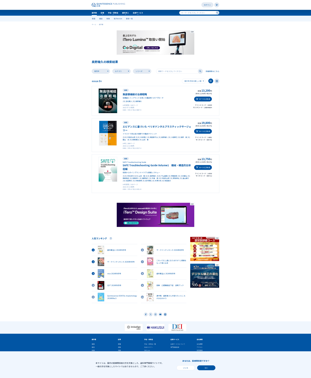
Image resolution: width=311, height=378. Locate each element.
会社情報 (200, 339)
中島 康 (155, 178)
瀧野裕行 (145, 178)
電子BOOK (118, 18)
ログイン (207, 5)
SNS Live (147, 350)
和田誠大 (168, 180)
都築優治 (135, 139)
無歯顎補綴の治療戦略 (135, 94)
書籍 (93, 18)
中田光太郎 (131, 137)
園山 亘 (126, 139)
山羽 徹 (145, 139)
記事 (102, 13)
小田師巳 (174, 137)
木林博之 (143, 137)
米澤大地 (158, 180)
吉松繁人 (129, 101)
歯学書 (94, 13)
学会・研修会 (113, 13)
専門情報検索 (174, 347)
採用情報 (200, 350)
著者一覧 (129, 18)
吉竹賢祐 (148, 180)
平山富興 (164, 176)
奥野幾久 (138, 101)
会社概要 (200, 344)
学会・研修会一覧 (150, 344)
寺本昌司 (130, 176)
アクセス (199, 347)
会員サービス (138, 13)
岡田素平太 (154, 137)
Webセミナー (148, 347)
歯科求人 (125, 13)
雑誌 (101, 18)
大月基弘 (184, 176)
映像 (108, 18)
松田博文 (129, 180)
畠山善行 (186, 178)
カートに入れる (204, 99)
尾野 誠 (184, 137)
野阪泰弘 (176, 178)
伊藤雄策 (174, 176)
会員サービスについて (177, 344)
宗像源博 (138, 180)
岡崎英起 (126, 178)
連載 (119, 347)
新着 (119, 344)
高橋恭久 (135, 178)
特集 (119, 350)
